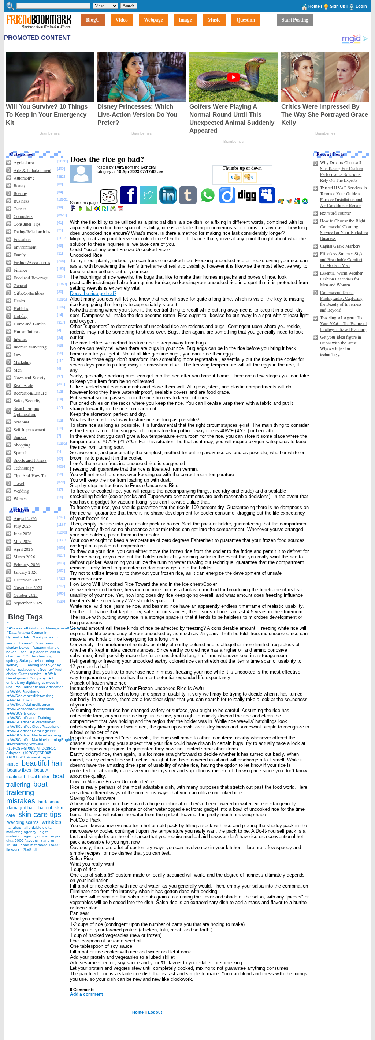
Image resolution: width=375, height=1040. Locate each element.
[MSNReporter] (289, 202)
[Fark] (73, 210)
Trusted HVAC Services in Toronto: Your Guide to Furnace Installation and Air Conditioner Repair (343, 196)
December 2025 (28, 580)
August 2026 (25, 518)
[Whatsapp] (208, 202)
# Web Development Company (31, 676)
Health (19, 301)
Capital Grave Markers (340, 246)
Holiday (21, 316)
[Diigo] (228, 202)
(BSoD (12, 764)
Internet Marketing (30, 347)
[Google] (297, 202)
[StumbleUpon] (305, 202)
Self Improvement (29, 429)
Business (22, 201)
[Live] (281, 202)
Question (246, 20)
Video (121, 20)
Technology (24, 468)
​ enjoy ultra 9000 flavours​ (33, 838)
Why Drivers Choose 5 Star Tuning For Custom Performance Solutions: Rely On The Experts (341, 171)
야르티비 (30, 849)
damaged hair (21, 807)
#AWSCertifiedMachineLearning (34, 735)
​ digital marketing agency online (27, 834)
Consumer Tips (27, 224)
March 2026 (24, 556)
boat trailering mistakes (27, 792)
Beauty (20, 185)
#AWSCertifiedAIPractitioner (31, 722)
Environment (25, 247)
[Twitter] (149, 202)
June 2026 (23, 533)
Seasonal (21, 422)
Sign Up (337, 6)
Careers (20, 208)
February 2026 (27, 564)
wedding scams (22, 822)
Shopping (22, 445)
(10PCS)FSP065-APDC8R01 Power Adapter (29, 755)
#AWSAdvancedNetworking (30, 696)
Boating (20, 193)
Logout (155, 1012)
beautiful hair (42, 763)
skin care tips (39, 814)
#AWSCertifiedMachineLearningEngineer (42, 740)
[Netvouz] (105, 210)
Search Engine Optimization (26, 411)
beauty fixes (19, 770)
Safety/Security (27, 400)
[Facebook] (129, 202)
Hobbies (21, 308)
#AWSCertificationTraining (29, 718)
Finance (20, 270)
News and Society (30, 377)
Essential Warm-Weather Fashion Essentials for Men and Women (341, 278)
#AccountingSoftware (25, 744)
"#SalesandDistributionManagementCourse (43, 628)
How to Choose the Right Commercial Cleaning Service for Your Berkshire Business (344, 229)
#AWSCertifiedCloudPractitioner (34, 726)
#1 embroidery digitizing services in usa (32, 682)
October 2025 (26, 595)
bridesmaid (49, 802)
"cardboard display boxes (30, 645)
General (20, 285)
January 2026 (25, 572)
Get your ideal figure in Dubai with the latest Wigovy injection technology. (340, 345)
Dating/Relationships (32, 231)
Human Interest (27, 331)
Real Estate (23, 385)
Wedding (21, 491)
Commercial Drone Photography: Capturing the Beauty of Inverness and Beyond (341, 301)
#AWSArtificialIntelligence (28, 704)
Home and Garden (30, 324)
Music (214, 20)
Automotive (24, 178)
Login (361, 6)
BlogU (93, 20)
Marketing (23, 362)
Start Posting (295, 20)
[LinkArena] (89, 210)
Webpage (153, 20)
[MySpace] (267, 202)
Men (18, 370)
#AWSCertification (22, 713)
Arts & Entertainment (32, 170)
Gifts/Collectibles (29, 293)
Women (20, 498)
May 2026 (23, 541)
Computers (23, 216)
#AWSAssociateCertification (30, 709)
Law (17, 354)
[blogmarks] (81, 210)
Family (20, 254)
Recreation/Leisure (30, 393)
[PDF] (121, 210)
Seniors (20, 437)
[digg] (247, 202)
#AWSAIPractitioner (24, 691)
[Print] (113, 210)
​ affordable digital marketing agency (29, 829)
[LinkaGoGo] (97, 210)
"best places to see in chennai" (32, 640)
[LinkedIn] (168, 202)
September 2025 (28, 603)
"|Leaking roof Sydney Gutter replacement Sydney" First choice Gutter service (34, 669)
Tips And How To (30, 475)
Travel (19, 483)
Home (314, 6)
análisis (14, 827)
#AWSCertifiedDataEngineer (31, 731)
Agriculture (24, 162)
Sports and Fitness (30, 460)
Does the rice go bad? (93, 293)
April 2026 (23, 549)
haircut (45, 807)
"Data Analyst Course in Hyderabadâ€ (26, 634)
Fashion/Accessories (32, 262)
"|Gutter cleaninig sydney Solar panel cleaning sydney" (30, 660)
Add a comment (86, 994)
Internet (20, 339)
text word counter (335, 213)
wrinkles (52, 822)
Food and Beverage (31, 277)
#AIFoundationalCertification (40, 687)
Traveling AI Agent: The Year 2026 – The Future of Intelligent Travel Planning (343, 323)
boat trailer (38, 776)
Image (185, 20)
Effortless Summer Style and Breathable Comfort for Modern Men (342, 259)
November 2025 (28, 587)
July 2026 (22, 526)
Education (22, 239)
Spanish (21, 452)
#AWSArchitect (20, 700)
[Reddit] (109, 202)
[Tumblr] (188, 202)
